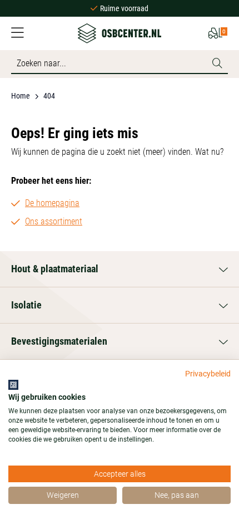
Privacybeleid (208, 373)
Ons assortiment (53, 221)
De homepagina (52, 203)
